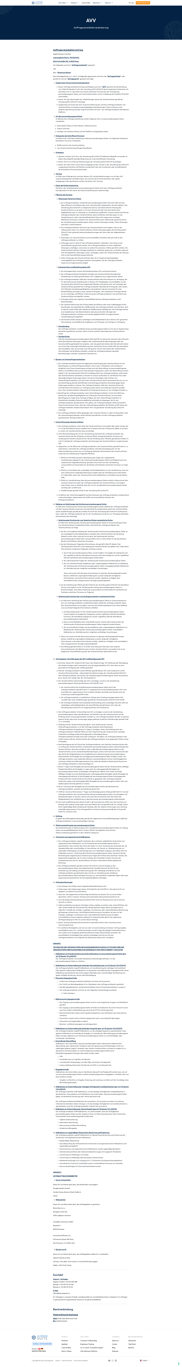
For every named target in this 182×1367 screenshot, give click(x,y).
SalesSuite (132, 1341)
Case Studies (86, 3)
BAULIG (131, 1348)
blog (113, 1348)
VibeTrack (132, 1344)
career (114, 1344)
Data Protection (67, 1360)
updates (65, 1344)
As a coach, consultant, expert (91, 1348)
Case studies (66, 1348)
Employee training (87, 1344)
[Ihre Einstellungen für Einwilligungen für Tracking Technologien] (178, 1363)
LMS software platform (88, 1351)
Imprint (57, 1360)
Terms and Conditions (81, 1360)
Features (65, 1341)
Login (131, 3)
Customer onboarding (88, 1341)
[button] (63, 3)
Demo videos (66, 1351)
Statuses (115, 1351)
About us (115, 1341)
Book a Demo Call (143, 3)
